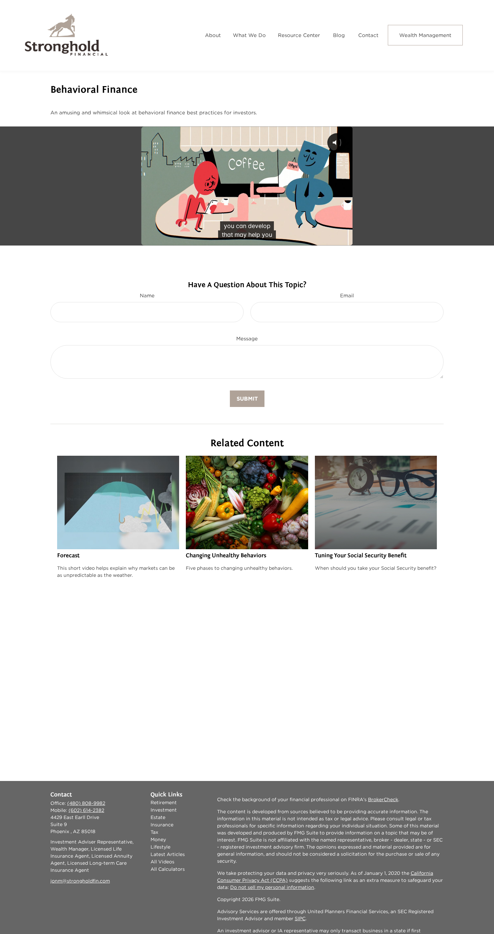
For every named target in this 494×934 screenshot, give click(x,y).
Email (347, 295)
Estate (158, 817)
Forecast (68, 555)
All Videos (162, 861)
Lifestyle (160, 847)
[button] (212, 35)
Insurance (162, 824)
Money (158, 839)
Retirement (164, 802)
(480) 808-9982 (86, 803)
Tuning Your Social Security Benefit (361, 555)
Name (147, 295)
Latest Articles (168, 854)
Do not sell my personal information (272, 887)
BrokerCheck (383, 799)
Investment (164, 810)
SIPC (300, 918)
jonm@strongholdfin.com (80, 881)
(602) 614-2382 (86, 810)
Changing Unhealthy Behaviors (226, 555)
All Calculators (168, 869)
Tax (154, 832)
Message (247, 338)
